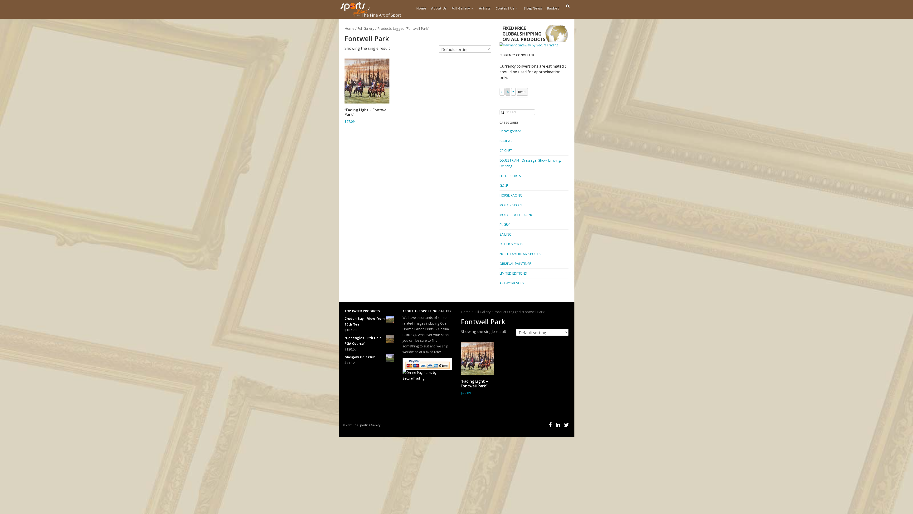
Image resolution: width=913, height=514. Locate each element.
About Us (439, 8)
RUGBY (505, 224)
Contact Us (505, 8)
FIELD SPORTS (510, 175)
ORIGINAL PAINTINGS (516, 263)
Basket (553, 8)
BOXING (506, 140)
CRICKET (506, 150)
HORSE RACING (511, 195)
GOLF (504, 185)
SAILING (505, 234)
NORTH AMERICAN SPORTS (520, 254)
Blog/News (533, 8)
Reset (522, 91)
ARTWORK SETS (512, 283)
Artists (485, 8)
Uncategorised (510, 131)
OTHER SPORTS (511, 244)
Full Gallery (461, 8)
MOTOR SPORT (511, 205)
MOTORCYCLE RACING (516, 215)
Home (421, 8)
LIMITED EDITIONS (513, 273)
